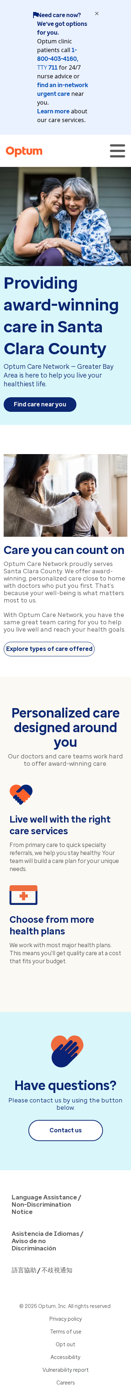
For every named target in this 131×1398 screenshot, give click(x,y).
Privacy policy (65, 1319)
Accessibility (65, 1357)
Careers (65, 1383)
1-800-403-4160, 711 (57, 58)
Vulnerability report (66, 1370)
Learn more (53, 111)
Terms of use (66, 1332)
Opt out (65, 1345)
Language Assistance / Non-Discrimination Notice (46, 1204)
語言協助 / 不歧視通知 (42, 1270)
